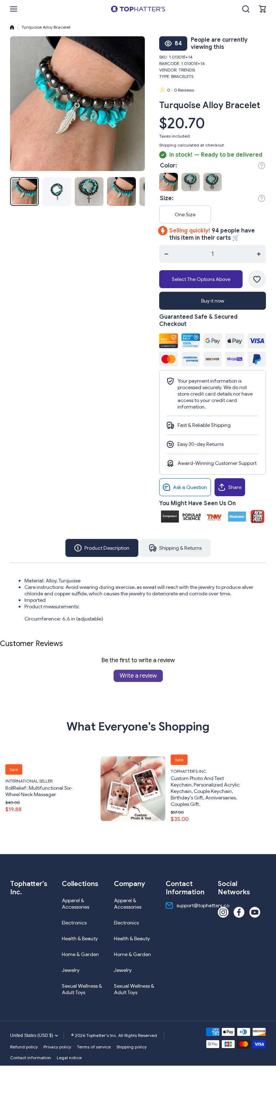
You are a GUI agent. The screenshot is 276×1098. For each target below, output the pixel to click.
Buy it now (212, 300)
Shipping (167, 145)
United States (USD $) (31, 1035)
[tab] (175, 548)
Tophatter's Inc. (117, 771)
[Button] (261, 165)
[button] (262, 9)
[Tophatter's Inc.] (138, 9)
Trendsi (187, 70)
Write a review (138, 675)
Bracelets (182, 76)
